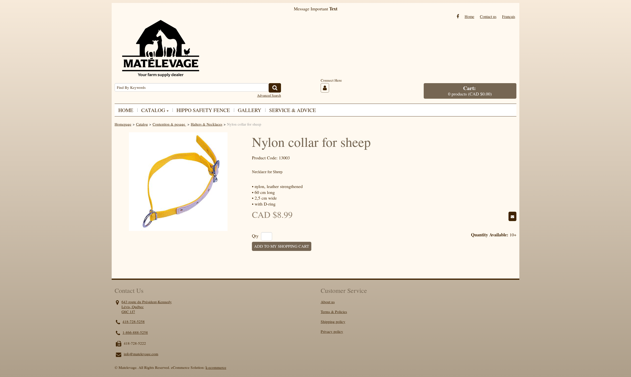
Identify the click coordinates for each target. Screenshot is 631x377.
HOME (125, 110)
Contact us (488, 16)
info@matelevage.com (141, 353)
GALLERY (249, 110)
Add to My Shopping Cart (281, 246)
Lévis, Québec (133, 306)
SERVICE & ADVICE (292, 110)
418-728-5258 (134, 321)
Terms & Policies (334, 311)
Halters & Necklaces (206, 124)
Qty (255, 235)
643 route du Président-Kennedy (147, 301)
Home (469, 16)
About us (328, 301)
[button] (470, 91)
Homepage (123, 124)
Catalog (142, 124)
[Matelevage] (160, 45)
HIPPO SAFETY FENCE (203, 110)
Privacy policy (332, 331)
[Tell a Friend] (512, 216)
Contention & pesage (169, 124)
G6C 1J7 (128, 311)
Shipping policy (333, 321)
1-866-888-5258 (135, 332)
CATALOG (153, 110)
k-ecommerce (216, 367)
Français (508, 16)
